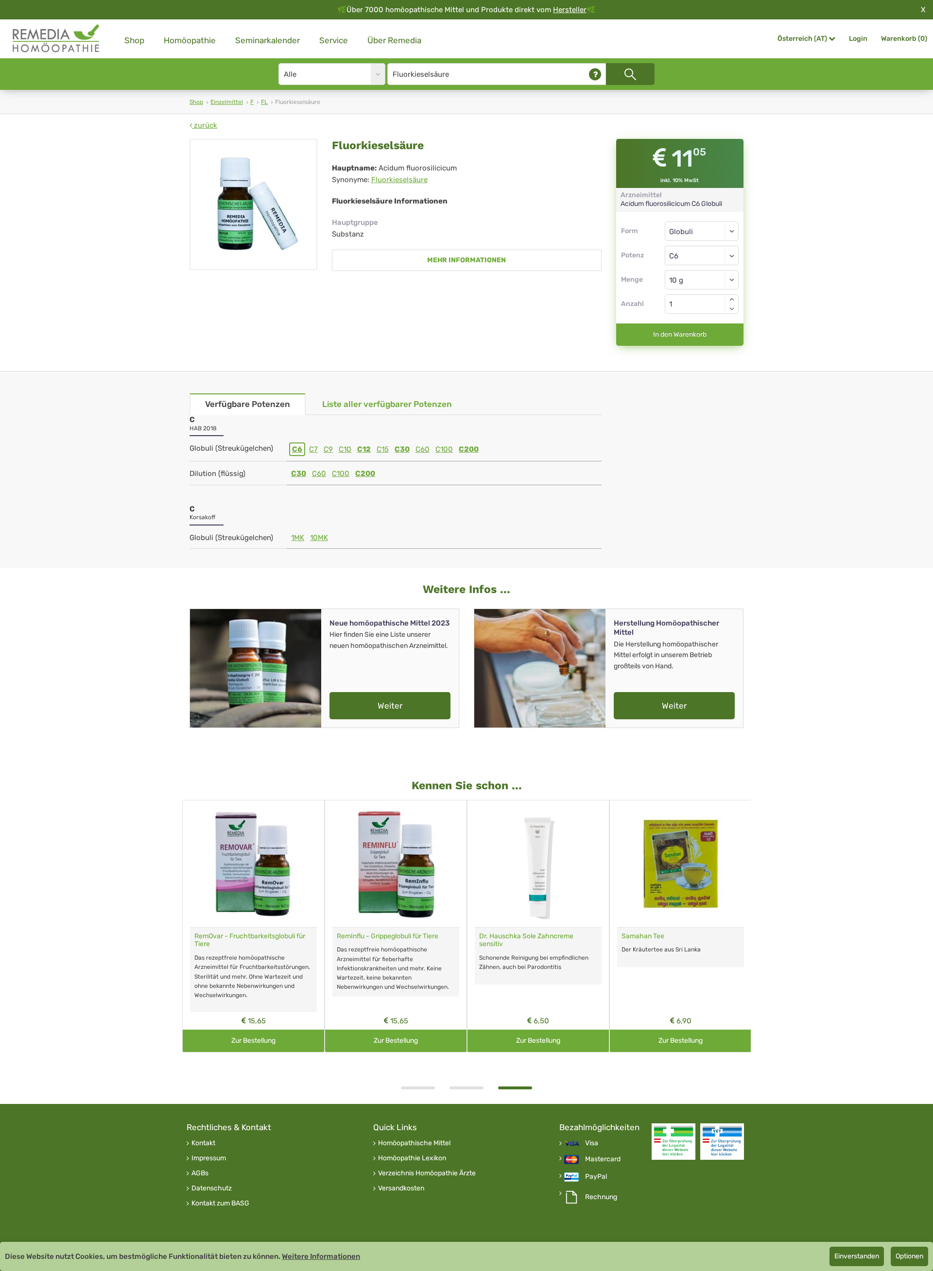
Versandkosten (401, 1188)
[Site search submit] (630, 74)
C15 (383, 449)
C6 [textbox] (673, 256)
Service (333, 40)
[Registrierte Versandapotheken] (673, 1141)
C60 (422, 449)
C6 (297, 449)
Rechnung (601, 1197)
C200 (469, 449)
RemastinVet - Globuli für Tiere (531, 936)
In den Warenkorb (680, 334)
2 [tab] (466, 1087)
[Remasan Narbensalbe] (401, 863)
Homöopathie (190, 40)
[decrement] (732, 309)
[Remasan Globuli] (259, 863)
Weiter (390, 706)
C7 (313, 449)
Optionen (909, 1256)
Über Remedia (394, 40)
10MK (319, 537)
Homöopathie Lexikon (412, 1158)
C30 (402, 449)
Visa (591, 1143)
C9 (328, 449)
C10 (345, 449)
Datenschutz (211, 1188)
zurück (204, 125)
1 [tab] (418, 1087)
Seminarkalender (267, 40)
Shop (134, 40)
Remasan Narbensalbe (378, 936)
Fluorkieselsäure (399, 179)
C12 (364, 449)
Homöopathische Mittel (414, 1143)
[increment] (732, 299)
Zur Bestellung (259, 1040)
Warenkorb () (904, 38)
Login (858, 38)
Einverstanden (856, 1256)
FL (264, 102)
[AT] (56, 38)
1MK (297, 537)
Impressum (208, 1158)
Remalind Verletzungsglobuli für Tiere (684, 936)
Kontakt (203, 1143)
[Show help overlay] (595, 74)
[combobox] (702, 255)
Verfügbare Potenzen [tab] (247, 404)
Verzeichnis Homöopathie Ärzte (427, 1173)
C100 (444, 449)
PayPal (596, 1176)
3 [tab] (515, 1087)
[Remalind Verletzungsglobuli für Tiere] (686, 863)
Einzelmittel (226, 102)
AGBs (199, 1173)
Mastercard (603, 1159)
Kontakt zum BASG (220, 1203)
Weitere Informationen (321, 1256)
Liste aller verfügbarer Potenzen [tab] (387, 404)
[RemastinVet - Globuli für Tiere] (544, 863)
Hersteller (570, 9)
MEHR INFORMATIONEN (466, 260)
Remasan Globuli (226, 936)
